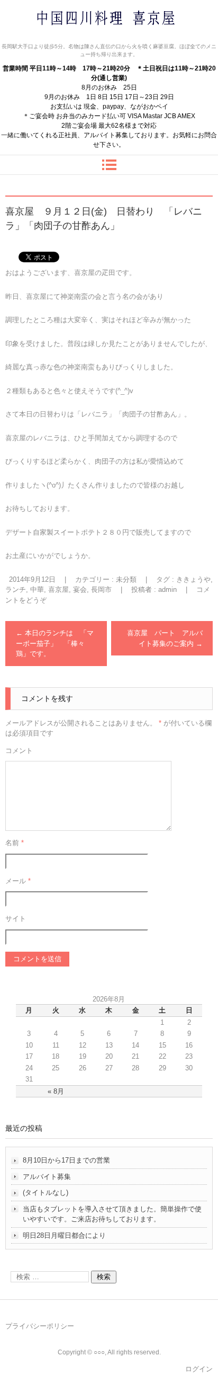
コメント (19, 751)
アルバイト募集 (47, 1177)
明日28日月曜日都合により (64, 1235)
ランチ (15, 589)
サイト (15, 919)
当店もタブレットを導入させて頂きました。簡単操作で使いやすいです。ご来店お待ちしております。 (112, 1214)
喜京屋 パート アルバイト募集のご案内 (165, 638)
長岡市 (101, 589)
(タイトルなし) (45, 1192)
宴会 (80, 589)
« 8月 (56, 1091)
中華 (37, 589)
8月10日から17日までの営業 (66, 1160)
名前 (14, 843)
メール (18, 881)
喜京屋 (58, 589)
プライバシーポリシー (39, 1326)
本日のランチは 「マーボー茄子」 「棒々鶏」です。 (55, 643)
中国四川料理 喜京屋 (78, 38)
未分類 (126, 579)
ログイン (199, 1369)
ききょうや (193, 579)
